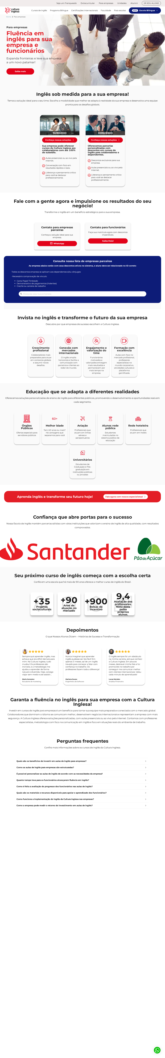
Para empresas (106, 3)
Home (8, 17)
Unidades (121, 3)
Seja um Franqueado (66, 3)
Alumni (134, 3)
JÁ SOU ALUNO (151, 3)
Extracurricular (88, 3)
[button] (82, 761)
